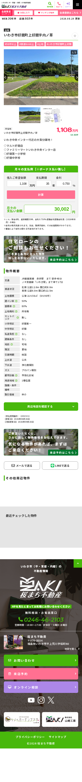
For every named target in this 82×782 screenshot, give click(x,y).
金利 (59, 177)
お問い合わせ (24, 660)
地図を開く (70, 648)
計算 (41, 195)
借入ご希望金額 (16, 177)
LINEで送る (62, 465)
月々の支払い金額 (15, 209)
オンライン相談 (26, 687)
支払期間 (41, 177)
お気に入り (25, 12)
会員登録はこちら (69, 12)
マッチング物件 (47, 12)
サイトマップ (57, 736)
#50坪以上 (10, 44)
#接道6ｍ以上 (26, 44)
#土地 (40, 44)
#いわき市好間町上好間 (59, 44)
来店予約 (21, 673)
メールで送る (24, 465)
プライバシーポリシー (30, 736)
